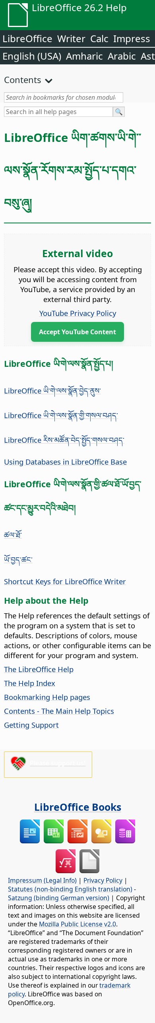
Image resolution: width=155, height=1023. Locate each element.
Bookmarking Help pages (47, 697)
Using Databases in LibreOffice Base (65, 462)
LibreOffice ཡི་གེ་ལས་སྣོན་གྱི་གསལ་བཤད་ (61, 415)
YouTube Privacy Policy (77, 313)
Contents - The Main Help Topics (59, 711)
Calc (99, 38)
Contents (22, 79)
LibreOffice (27, 38)
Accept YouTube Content (77, 331)
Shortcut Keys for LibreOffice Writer (65, 581)
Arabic (122, 55)
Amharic (84, 55)
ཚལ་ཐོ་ (13, 535)
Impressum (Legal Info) (42, 880)
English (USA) (31, 55)
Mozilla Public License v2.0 (77, 924)
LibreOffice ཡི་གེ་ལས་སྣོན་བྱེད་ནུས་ (52, 390)
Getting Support (31, 725)
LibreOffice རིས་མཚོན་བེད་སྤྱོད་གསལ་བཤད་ (64, 440)
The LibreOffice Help (39, 669)
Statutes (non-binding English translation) (70, 889)
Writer (71, 38)
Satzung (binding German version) (58, 897)
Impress (131, 38)
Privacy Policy (102, 880)
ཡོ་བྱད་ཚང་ (18, 559)
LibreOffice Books (77, 807)
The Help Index (29, 683)
